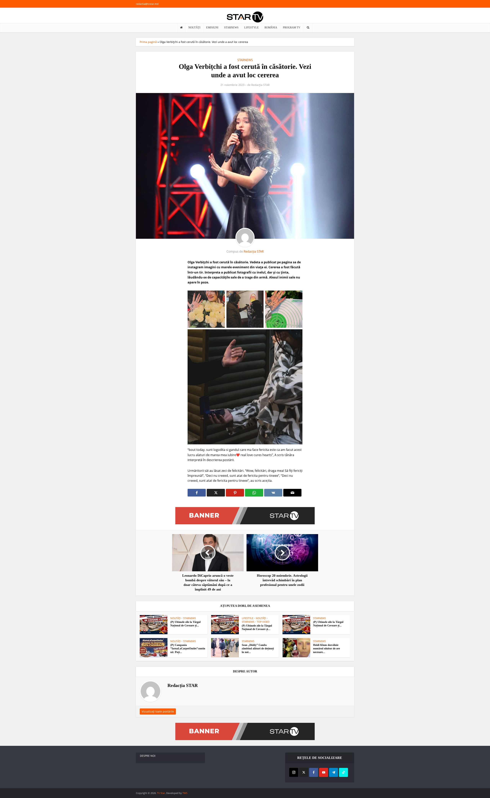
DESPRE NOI (147, 756)
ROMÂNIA (271, 27)
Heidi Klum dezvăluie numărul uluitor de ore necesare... (326, 649)
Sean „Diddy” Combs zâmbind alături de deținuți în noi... (258, 649)
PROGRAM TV (291, 27)
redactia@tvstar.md (147, 4)
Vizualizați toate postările (158, 711)
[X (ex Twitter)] (303, 772)
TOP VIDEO (263, 621)
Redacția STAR (260, 85)
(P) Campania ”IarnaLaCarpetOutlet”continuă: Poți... (187, 649)
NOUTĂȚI (194, 27)
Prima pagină (148, 42)
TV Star (161, 793)
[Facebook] (313, 772)
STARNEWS (231, 27)
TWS (184, 793)
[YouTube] (323, 772)
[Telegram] (333, 772)
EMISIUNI (212, 27)
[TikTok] (343, 772)
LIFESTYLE (251, 27)
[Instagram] (293, 772)
